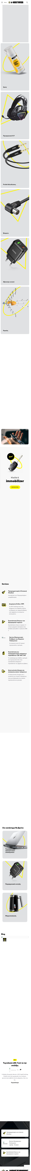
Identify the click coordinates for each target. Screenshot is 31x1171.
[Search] (27, 2)
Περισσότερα (15, 1082)
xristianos (13, 1070)
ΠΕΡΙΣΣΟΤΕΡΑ (15, 487)
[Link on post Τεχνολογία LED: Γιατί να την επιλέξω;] (15, 998)
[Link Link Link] (17, 1070)
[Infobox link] (15, 594)
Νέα (15, 1060)
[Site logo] (15, 2)
